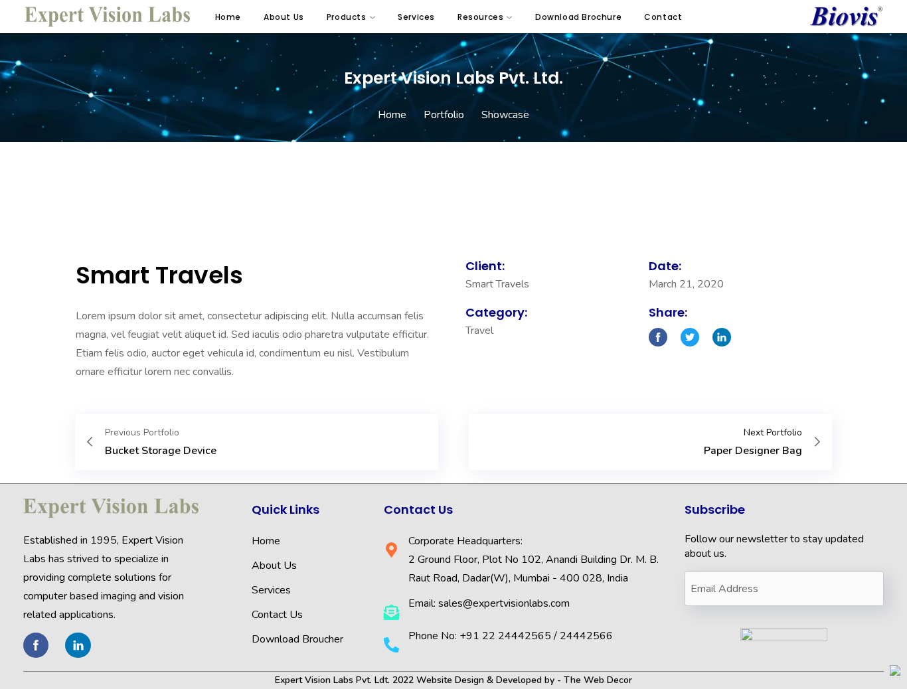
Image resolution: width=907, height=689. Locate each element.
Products (347, 17)
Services (416, 17)
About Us (284, 17)
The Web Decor (598, 680)
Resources (480, 17)
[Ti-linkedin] (77, 645)
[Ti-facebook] (35, 645)
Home (228, 17)
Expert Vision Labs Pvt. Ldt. (332, 680)
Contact (663, 17)
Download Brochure (578, 17)
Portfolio (444, 115)
